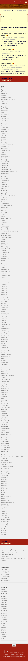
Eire (2, 201)
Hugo (20, 656)
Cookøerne (4, 184)
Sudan (3, 464)
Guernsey (4, 258)
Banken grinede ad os (7, 554)
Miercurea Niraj (7, 19)
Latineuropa (4, 313)
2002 (2, 593)
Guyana (3, 264)
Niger (2, 383)
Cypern (3, 190)
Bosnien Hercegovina (6, 144)
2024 (2, 634)
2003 (2, 595)
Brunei (3, 152)
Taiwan (3, 483)
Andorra (3, 101)
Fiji (2, 224)
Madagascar (4, 332)
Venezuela (4, 521)
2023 (2, 633)
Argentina (3, 109)
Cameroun (4, 163)
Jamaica (3, 288)
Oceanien (3, 396)
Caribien (3, 167)
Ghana (3, 245)
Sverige (3, 468)
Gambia (3, 241)
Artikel (3, 569)
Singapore (4, 445)
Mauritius (3, 353)
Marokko (3, 347)
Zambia (3, 532)
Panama (3, 405)
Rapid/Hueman (6, 656)
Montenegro (4, 366)
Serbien (3, 440)
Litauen (3, 326)
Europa (3, 220)
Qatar (2, 419)
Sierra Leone (4, 443)
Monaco (3, 362)
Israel (2, 284)
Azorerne (3, 120)
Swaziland (4, 470)
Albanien (3, 93)
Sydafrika (3, 472)
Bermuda (3, 139)
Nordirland (4, 390)
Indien (3, 273)
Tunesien (3, 498)
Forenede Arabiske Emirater (8, 231)
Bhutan (3, 141)
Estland (3, 213)
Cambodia (4, 161)
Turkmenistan (4, 500)
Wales (3, 527)
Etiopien (3, 214)
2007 (2, 602)
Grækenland (4, 248)
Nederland (4, 373)
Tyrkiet (3, 504)
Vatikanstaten (4, 519)
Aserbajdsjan (4, 114)
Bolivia (3, 143)
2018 (2, 623)
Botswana (4, 146)
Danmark (3, 192)
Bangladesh (4, 129)
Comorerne (4, 180)
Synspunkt (4, 580)
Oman (3, 400)
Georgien (3, 243)
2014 (2, 616)
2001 (2, 591)
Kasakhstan (4, 300)
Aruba (3, 112)
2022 (2, 631)
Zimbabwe (4, 534)
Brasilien (3, 148)
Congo (3, 182)
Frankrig (3, 233)
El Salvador (4, 203)
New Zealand (4, 379)
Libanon (3, 318)
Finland (3, 228)
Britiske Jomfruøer (6, 150)
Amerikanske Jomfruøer (7, 99)
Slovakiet (3, 451)
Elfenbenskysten (5, 205)
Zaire (2, 530)
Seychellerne (4, 441)
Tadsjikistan (4, 481)
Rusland (3, 422)
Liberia (3, 320)
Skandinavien (4, 447)
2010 (2, 608)
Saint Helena (4, 426)
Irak (2, 277)
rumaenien (6, 10)
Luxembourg (4, 328)
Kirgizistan (4, 305)
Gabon (3, 239)
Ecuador (3, 197)
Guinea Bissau (5, 262)
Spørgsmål (4, 576)
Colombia (3, 179)
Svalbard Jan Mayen (6, 466)
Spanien (3, 458)
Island (3, 281)
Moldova (3, 360)
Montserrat (4, 368)
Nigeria (3, 385)
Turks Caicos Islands (6, 502)
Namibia (3, 371)
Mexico (3, 358)
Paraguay (3, 409)
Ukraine (3, 509)
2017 (2, 621)
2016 (2, 619)
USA (2, 515)
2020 (2, 627)
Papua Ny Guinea (5, 407)
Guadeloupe (4, 252)
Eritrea (3, 211)
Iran (2, 279)
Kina (2, 303)
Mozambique (4, 370)
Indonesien (4, 275)
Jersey (3, 292)
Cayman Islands (5, 169)
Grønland (3, 250)
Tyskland (3, 506)
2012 (2, 612)
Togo (2, 492)
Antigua (3, 107)
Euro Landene (5, 218)
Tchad (3, 487)
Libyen (3, 322)
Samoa (3, 430)
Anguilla (3, 105)
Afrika (2, 92)
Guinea (3, 260)
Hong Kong (4, 269)
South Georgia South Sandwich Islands (11, 457)
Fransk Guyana (5, 235)
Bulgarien (3, 154)
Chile (2, 177)
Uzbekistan (4, 517)
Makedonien (4, 335)
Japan (3, 290)
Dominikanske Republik (7, 196)
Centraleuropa (5, 175)
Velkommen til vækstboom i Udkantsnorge (12, 553)
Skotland (3, 449)
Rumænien (4, 421)
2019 (2, 625)
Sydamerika (4, 474)
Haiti (2, 266)
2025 (2, 636)
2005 (2, 599)
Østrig (3, 398)
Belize (3, 135)
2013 (2, 614)
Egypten (3, 199)
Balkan (3, 126)
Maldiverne (4, 341)
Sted (2, 578)
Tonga (3, 494)
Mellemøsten (4, 356)
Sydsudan (4, 477)
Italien (2, 286)
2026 (2, 638)
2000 (2, 589)
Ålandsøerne (4, 88)
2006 (2, 600)
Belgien (3, 133)
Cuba (2, 188)
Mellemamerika (5, 354)
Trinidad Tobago (5, 496)
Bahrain (3, 124)
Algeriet (3, 95)
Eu (2, 216)
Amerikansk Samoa (6, 97)
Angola (3, 103)
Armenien (3, 110)
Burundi (3, 160)
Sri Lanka (3, 460)
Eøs (2, 209)
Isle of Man (4, 283)
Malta (2, 345)
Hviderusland (4, 271)
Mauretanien (4, 351)
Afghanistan (4, 90)
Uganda (3, 508)
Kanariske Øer (5, 296)
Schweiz (3, 436)
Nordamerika (4, 387)
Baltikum (3, 127)
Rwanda (3, 424)
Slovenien (3, 453)
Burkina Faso (4, 156)
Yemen (3, 528)
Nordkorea (4, 392)
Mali (2, 343)
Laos (2, 311)
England (3, 207)
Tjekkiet (3, 491)
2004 (2, 597)
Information (4, 571)
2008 (2, 604)
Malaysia (3, 339)
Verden (3, 523)
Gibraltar (3, 247)
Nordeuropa (4, 388)
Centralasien (4, 173)
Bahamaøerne (5, 122)
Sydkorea (3, 475)
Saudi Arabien (5, 434)
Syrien (3, 479)
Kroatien (3, 307)
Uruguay (3, 513)
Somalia (3, 455)
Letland (3, 317)
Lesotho (3, 315)
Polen (2, 413)
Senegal (3, 438)
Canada (3, 165)
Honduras (3, 267)
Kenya (3, 301)
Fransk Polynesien (6, 237)
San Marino (4, 432)
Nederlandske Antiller (6, 375)
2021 (2, 629)
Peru (2, 411)
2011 (2, 610)
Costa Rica (4, 186)
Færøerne (3, 222)
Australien (4, 118)
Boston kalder (5, 556)
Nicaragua (4, 381)
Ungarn (3, 511)
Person (3, 575)
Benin (2, 137)
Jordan (3, 294)
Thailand (3, 489)
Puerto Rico (4, 417)
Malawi (3, 337)
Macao (3, 330)
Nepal (2, 377)
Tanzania (3, 485)
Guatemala (4, 256)
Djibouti (3, 194)
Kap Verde (4, 298)
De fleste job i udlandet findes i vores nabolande (14, 551)
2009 (2, 606)
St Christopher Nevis (6, 462)
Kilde (2, 573)
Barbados (3, 131)
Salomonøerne (5, 428)
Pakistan (3, 402)
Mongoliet (3, 364)
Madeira (3, 334)
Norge (3, 394)
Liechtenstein (4, 324)
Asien (2, 116)
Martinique (4, 349)
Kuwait (3, 309)
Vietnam (3, 525)
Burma (3, 158)
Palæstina (4, 404)
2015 (2, 617)
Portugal (3, 415)
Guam (3, 254)
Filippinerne (4, 226)
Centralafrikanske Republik (8, 171)
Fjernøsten (4, 230)
